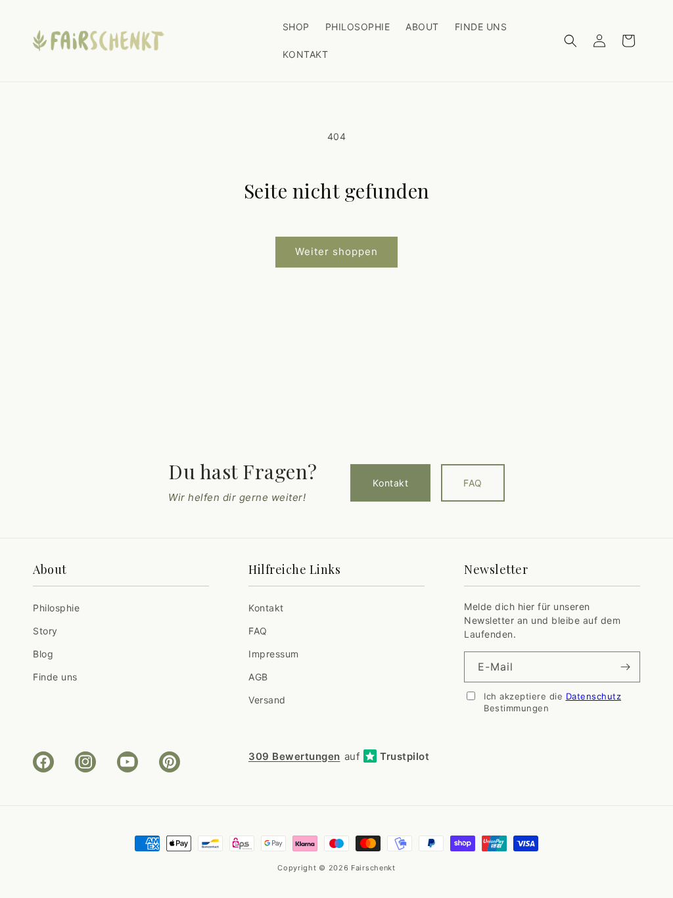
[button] (570, 40)
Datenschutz (594, 696)
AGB (258, 676)
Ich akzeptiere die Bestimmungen (552, 702)
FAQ (472, 482)
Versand (267, 699)
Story (45, 630)
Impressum (273, 653)
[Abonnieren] (625, 666)
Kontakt (390, 482)
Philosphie (56, 607)
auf (338, 756)
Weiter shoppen (336, 251)
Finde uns (55, 676)
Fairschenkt (373, 867)
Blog (43, 653)
